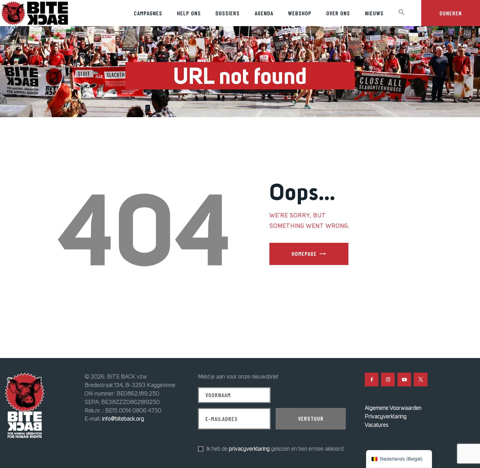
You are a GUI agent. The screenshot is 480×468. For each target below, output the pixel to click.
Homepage (304, 253)
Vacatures (377, 425)
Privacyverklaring (386, 416)
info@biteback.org (123, 418)
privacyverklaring (249, 448)
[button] (401, 12)
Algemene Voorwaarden (393, 408)
